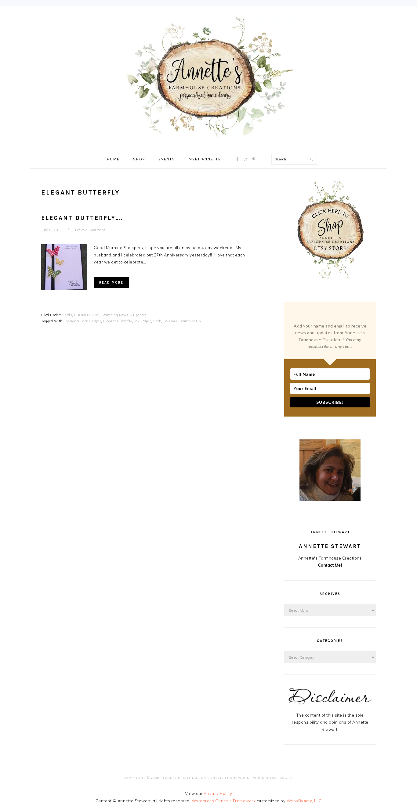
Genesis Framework (228, 777)
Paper (146, 321)
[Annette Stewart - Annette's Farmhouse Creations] (208, 134)
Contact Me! (330, 565)
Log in (286, 777)
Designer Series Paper (83, 321)
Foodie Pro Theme (181, 777)
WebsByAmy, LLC (304, 800)
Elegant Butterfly (117, 321)
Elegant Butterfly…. (82, 218)
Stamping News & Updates (124, 315)
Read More (111, 283)
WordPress (265, 777)
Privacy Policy (218, 793)
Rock (157, 321)
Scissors (170, 321)
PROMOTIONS (86, 315)
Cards (67, 315)
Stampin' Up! (190, 321)
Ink (137, 321)
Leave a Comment (90, 230)
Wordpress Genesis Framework (224, 800)
